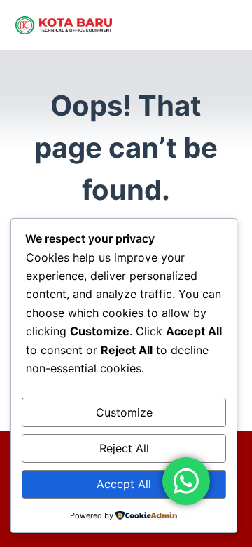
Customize (124, 412)
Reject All (124, 448)
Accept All (124, 484)
